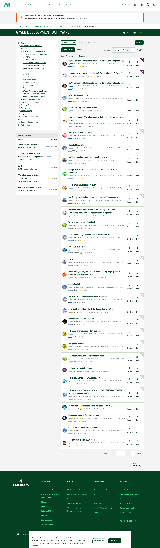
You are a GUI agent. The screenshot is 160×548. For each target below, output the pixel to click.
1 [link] (114, 50)
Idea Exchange (26, 111)
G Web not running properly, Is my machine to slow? (88, 157)
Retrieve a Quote (74, 499)
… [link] (128, 50)
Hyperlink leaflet (76, 343)
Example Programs (27, 105)
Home (20, 26)
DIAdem (26, 77)
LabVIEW (26, 57)
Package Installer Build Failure (80, 368)
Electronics (45, 502)
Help (141, 33)
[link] (106, 50)
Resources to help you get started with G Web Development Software (94, 73)
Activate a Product (127, 503)
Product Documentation (129, 494)
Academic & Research (50, 490)
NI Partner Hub (24, 125)
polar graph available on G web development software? (89, 309)
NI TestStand (28, 74)
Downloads (124, 490)
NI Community (23, 43)
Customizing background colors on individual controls (89, 406)
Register (125, 33)
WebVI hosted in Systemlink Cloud (81, 222)
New (137, 65)
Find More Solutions (37, 135)
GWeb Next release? (76, 95)
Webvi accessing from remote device (82, 107)
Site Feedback (125, 512)
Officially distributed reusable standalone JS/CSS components (94, 197)
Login (134, 33)
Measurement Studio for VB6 (34, 65)
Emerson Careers (100, 499)
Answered (73, 56)
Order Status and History (77, 494)
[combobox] (104, 42)
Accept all (114, 540)
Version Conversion (30, 85)
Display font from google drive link (83, 331)
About (96, 494)
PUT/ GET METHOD (76, 247)
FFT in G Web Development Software (82, 185)
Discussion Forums (41, 26)
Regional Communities (29, 122)
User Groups (25, 108)
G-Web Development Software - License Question (89, 296)
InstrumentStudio (29, 80)
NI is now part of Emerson (103, 490)
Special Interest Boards (32, 99)
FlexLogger (27, 88)
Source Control (74, 284)
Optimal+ (21, 119)
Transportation (47, 524)
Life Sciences (46, 515)
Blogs (22, 114)
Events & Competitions (29, 116)
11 (137, 357)
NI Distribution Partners (76, 490)
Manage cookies (99, 540)
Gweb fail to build (75, 145)
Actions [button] (79, 50)
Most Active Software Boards (61, 26)
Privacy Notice (65, 540)
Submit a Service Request (130, 508)
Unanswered (83, 56)
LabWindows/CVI (29, 60)
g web (20, 166)
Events (96, 512)
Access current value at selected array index (87, 356)
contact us (66, 18)
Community (28, 26)
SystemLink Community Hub (36, 54)
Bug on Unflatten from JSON (79, 440)
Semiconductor (47, 520)
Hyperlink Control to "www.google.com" (85, 378)
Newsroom (97, 503)
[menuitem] (18, 5)
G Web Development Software (35, 91)
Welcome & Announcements (31, 46)
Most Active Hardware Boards (34, 94)
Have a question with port (28, 144)
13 (137, 96)
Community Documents (29, 102)
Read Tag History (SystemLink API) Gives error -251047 (89, 234)
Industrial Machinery (49, 511)
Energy (44, 506)
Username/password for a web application (84, 415)
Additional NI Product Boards (34, 97)
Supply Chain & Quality (102, 508)
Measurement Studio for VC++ (34, 63)
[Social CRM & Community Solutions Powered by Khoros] (136, 465)
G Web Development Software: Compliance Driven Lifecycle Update (94, 61)
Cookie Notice (78, 540)
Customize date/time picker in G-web (82, 427)
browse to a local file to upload (29, 187)
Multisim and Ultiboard (31, 82)
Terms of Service (74, 503)
